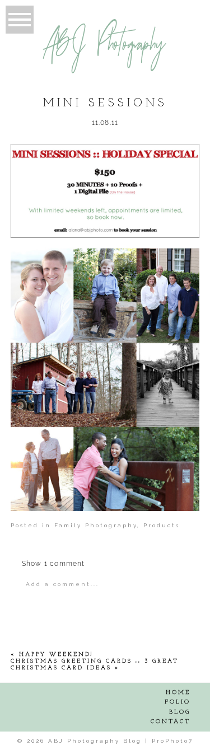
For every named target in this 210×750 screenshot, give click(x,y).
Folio (177, 702)
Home (178, 693)
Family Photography (95, 525)
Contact (170, 722)
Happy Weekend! (56, 654)
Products (161, 525)
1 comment (53, 564)
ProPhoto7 (172, 741)
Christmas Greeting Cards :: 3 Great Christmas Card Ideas (95, 664)
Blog (179, 712)
